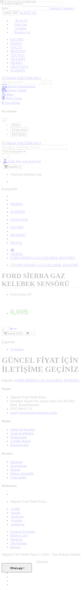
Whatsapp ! (12, 577)
